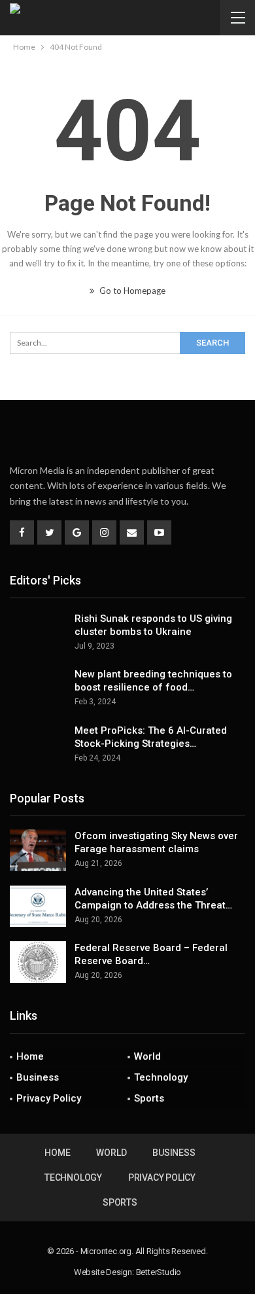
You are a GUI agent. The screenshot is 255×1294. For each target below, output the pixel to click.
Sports (149, 1098)
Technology (161, 1077)
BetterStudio (159, 1272)
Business (37, 1077)
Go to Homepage (131, 290)
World (147, 1056)
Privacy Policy (48, 1098)
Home (30, 1056)
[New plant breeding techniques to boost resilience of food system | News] (38, 689)
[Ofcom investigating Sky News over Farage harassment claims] (38, 850)
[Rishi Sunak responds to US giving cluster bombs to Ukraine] (38, 633)
